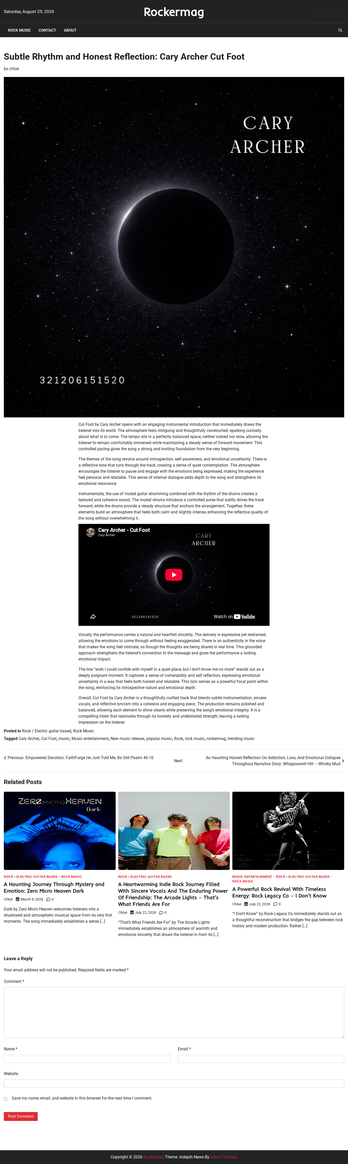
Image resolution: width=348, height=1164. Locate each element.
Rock (178, 738)
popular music (159, 738)
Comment (14, 981)
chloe (14, 68)
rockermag (216, 738)
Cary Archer (29, 738)
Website (11, 1073)
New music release (127, 738)
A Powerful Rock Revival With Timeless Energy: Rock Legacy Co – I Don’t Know (279, 892)
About (70, 30)
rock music (195, 738)
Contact (47, 30)
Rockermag (174, 11)
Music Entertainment (252, 876)
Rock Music (19, 30)
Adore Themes (223, 1157)
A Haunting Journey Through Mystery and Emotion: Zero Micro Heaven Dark (54, 887)
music (64, 738)
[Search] (340, 30)
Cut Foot (49, 738)
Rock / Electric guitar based (46, 731)
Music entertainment (90, 738)
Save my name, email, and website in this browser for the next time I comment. (82, 1098)
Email (184, 1049)
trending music (241, 738)
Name (10, 1049)
